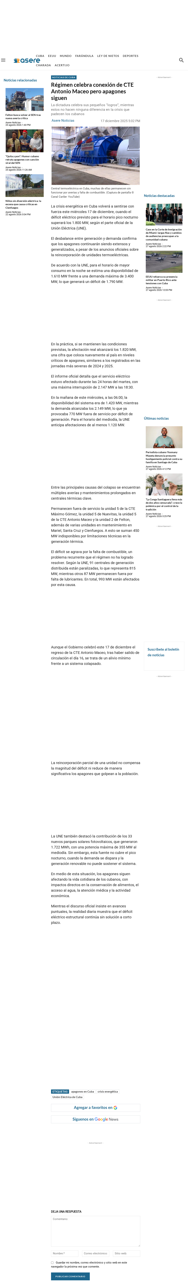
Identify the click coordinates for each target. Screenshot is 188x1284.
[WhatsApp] (105, 1130)
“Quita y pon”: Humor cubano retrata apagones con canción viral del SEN (22, 159)
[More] (122, 1130)
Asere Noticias (13, 122)
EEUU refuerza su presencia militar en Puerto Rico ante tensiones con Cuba (161, 280)
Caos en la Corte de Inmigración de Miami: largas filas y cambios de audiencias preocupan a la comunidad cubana (164, 234)
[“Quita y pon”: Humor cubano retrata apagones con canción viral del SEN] (25, 140)
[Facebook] (80, 1130)
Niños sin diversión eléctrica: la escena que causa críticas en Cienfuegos (23, 204)
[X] (88, 1130)
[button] (181, 61)
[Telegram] (114, 1130)
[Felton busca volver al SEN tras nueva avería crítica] (25, 99)
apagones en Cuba (82, 1091)
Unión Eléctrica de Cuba (67, 1097)
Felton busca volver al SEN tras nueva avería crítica (23, 116)
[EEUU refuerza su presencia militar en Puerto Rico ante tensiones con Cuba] (164, 262)
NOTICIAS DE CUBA (63, 77)
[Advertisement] (94, 25)
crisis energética (108, 1091)
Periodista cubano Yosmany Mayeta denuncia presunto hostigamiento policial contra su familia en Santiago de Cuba (164, 457)
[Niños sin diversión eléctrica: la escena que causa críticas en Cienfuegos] (25, 185)
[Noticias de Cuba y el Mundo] (27, 60)
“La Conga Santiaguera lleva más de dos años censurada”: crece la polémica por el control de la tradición (164, 504)
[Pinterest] (97, 1130)
